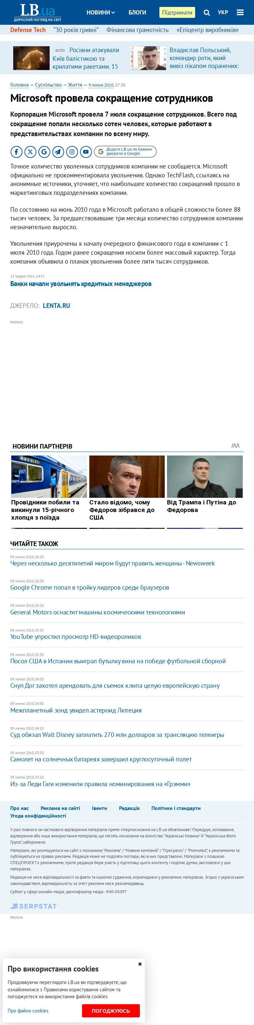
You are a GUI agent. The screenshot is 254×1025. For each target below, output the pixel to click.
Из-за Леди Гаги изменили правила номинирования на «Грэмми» (100, 784)
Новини (98, 12)
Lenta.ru (56, 306)
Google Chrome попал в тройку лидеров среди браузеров (89, 587)
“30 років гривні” (76, 30)
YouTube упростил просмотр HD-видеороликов (75, 636)
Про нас (19, 808)
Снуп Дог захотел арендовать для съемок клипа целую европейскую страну (114, 685)
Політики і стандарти (176, 808)
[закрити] (140, 964)
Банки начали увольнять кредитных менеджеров (80, 283)
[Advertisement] (127, 372)
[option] (68, 57)
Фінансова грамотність (137, 30)
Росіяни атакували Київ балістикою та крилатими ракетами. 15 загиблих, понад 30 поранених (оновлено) (86, 66)
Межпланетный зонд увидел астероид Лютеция (76, 710)
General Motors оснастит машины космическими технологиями (97, 612)
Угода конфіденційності (38, 815)
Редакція (129, 808)
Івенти (99, 808)
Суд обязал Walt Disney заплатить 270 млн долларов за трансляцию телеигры (117, 734)
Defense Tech (28, 30)
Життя (75, 84)
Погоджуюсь (111, 1011)
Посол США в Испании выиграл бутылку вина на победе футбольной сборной (118, 661)
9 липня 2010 (101, 85)
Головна (19, 84)
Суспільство (48, 84)
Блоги (137, 12)
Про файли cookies (28, 1010)
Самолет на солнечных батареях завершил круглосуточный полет (100, 759)
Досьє (133, 37)
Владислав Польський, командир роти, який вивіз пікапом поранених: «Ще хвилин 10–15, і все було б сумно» (204, 66)
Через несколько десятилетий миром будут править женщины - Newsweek (112, 563)
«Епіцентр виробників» (208, 30)
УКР (223, 12)
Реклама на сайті (60, 808)
